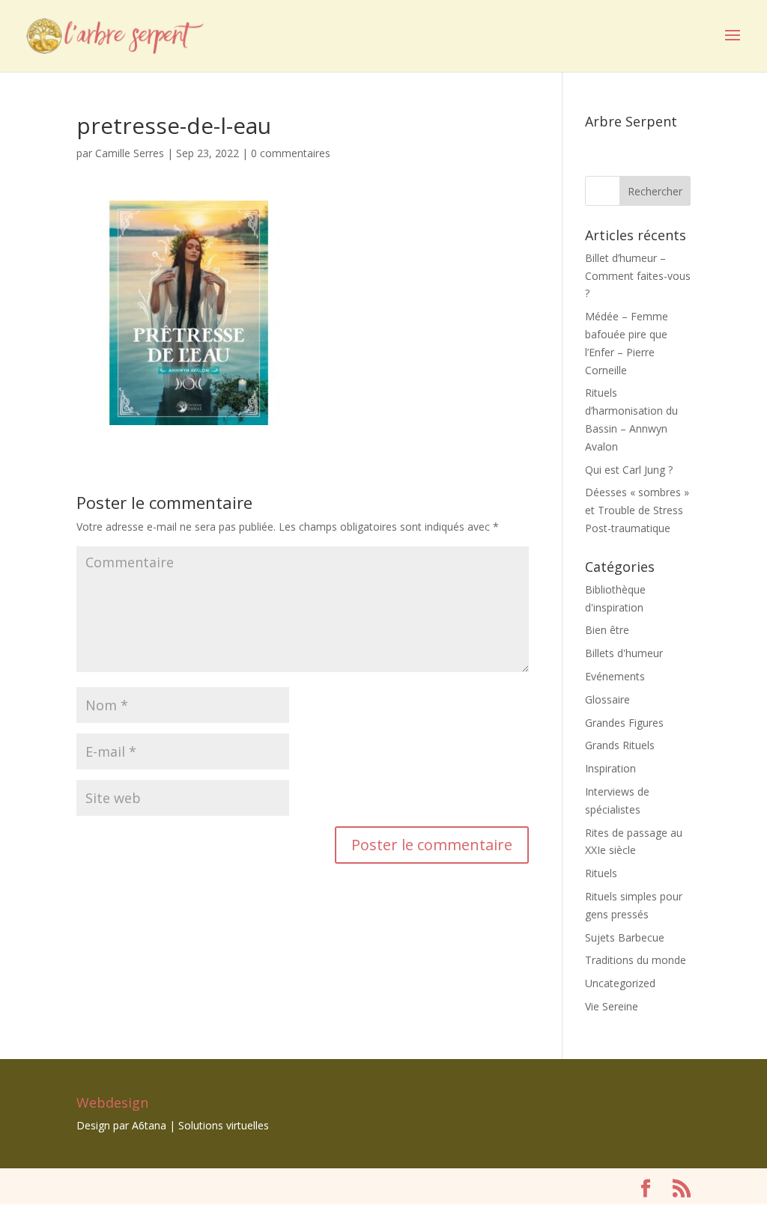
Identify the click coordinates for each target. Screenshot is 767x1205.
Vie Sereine (611, 1006)
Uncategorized (620, 983)
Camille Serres (129, 153)
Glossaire (607, 699)
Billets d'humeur (624, 653)
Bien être (607, 630)
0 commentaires (290, 153)
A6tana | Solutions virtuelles (200, 1125)
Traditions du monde (635, 960)
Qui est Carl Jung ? (629, 470)
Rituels (601, 873)
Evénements (615, 676)
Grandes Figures (624, 723)
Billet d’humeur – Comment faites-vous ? (638, 276)
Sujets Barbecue (624, 937)
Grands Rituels (620, 745)
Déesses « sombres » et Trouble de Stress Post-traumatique (637, 510)
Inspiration (610, 768)
